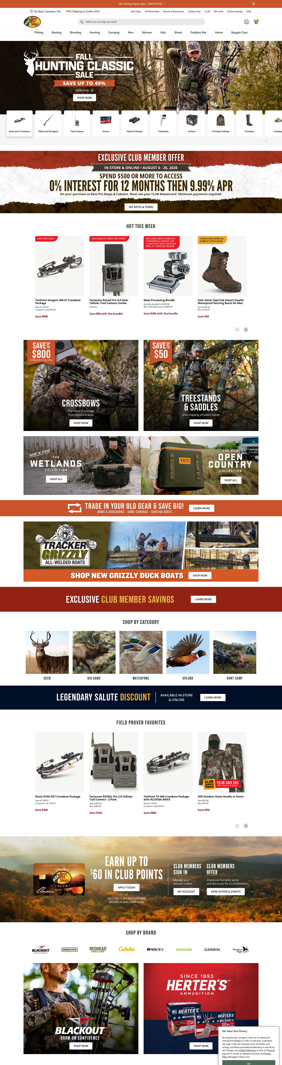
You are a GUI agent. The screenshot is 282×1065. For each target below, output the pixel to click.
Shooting (75, 32)
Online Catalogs (235, 11)
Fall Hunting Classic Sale (140, 3)
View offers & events (226, 891)
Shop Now (84, 98)
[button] (253, 4)
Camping (113, 32)
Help (248, 11)
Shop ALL (56, 479)
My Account (186, 891)
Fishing (38, 32)
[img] (255, 21)
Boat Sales (136, 11)
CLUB (207, 11)
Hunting (95, 32)
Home (219, 32)
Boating (56, 32)
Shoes (178, 32)
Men (130, 32)
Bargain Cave (239, 32)
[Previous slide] (261, 141)
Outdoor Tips (194, 11)
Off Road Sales (152, 11)
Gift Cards (218, 11)
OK (248, 1052)
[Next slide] (266, 141)
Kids (163, 32)
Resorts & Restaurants (173, 11)
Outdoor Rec (198, 32)
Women (147, 32)
